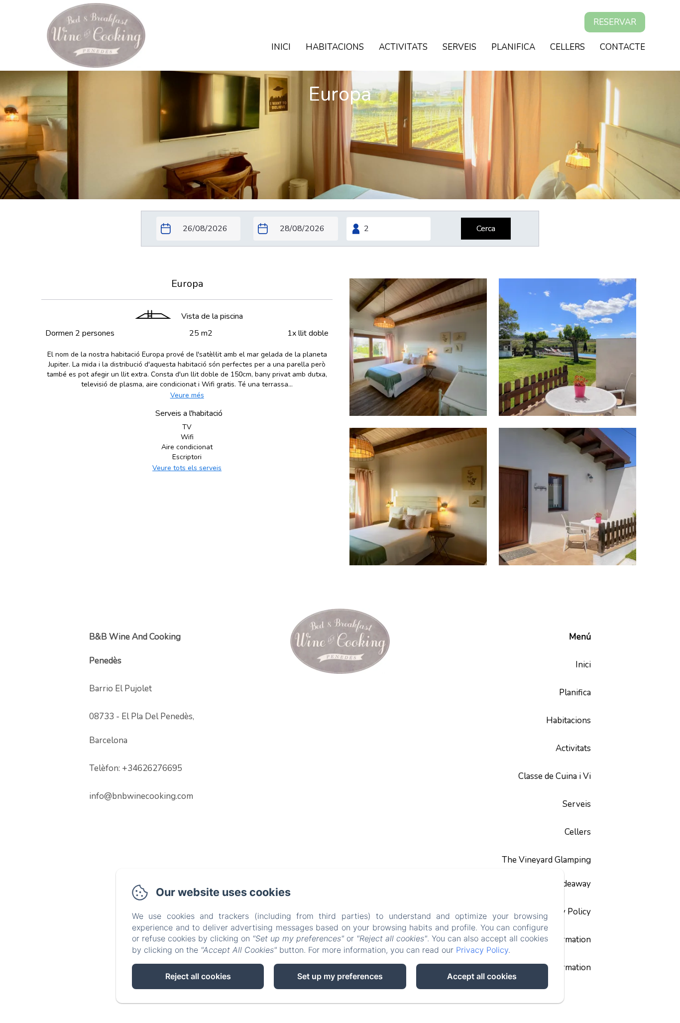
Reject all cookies (198, 976)
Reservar (614, 22)
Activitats (403, 47)
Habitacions (335, 47)
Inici (281, 47)
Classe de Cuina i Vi (554, 776)
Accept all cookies (482, 976)
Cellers (567, 47)
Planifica (513, 47)
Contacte (622, 47)
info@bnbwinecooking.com (141, 796)
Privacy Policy (564, 911)
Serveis (459, 47)
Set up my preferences (340, 976)
